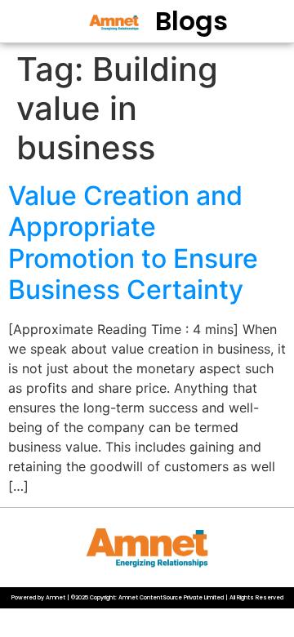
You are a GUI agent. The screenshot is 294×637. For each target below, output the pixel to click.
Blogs (191, 20)
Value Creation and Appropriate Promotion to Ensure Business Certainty (133, 242)
